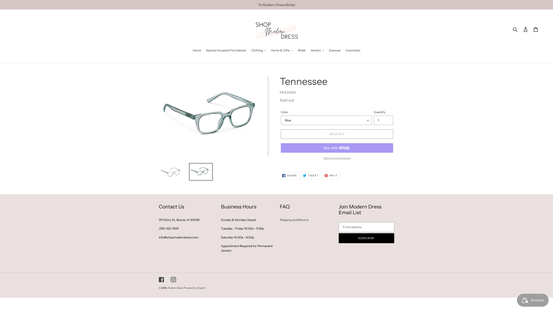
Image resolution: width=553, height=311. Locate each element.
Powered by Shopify (194, 287)
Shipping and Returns (294, 220)
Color (284, 112)
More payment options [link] (337, 158)
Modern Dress (175, 287)
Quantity (379, 112)
